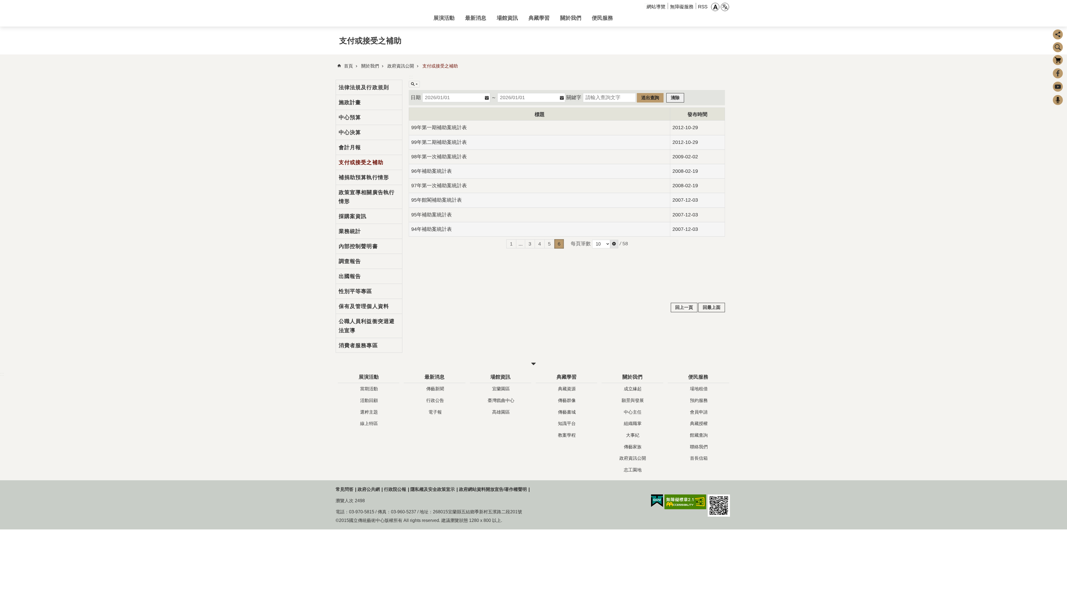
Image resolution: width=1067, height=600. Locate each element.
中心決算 (350, 132)
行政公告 (435, 400)
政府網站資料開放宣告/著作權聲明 (493, 489)
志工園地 (633, 470)
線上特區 (369, 423)
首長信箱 (699, 458)
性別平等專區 (355, 291)
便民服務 (602, 18)
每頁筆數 (581, 243)
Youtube (1058, 87)
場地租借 (699, 388)
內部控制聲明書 (358, 246)
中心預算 (350, 117)
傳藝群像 (567, 400)
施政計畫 (350, 102)
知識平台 (567, 423)
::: (411, 77)
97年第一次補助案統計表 (439, 185)
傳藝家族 (633, 446)
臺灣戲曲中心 (501, 400)
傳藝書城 (567, 412)
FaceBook (1058, 73)
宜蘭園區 (501, 388)
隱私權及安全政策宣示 (432, 489)
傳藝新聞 (435, 388)
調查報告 (350, 261)
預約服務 (699, 400)
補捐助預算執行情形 (364, 177)
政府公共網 (369, 489)
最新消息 (475, 18)
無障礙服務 (682, 6)
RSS (702, 6)
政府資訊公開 (400, 66)
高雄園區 (501, 412)
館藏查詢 (699, 435)
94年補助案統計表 (431, 229)
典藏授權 (699, 423)
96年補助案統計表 (431, 171)
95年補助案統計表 (431, 215)
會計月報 (350, 147)
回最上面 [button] (712, 307)
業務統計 (350, 231)
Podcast (1058, 100)
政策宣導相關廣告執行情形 (367, 196)
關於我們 (570, 18)
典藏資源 (567, 388)
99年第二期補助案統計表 (439, 142)
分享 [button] (1058, 34)
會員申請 (699, 412)
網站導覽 (656, 6)
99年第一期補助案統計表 (439, 127)
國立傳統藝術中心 (380, 13)
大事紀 (632, 435)
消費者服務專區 (358, 345)
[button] (614, 244)
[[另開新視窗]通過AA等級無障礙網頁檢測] (685, 501)
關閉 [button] (533, 364)
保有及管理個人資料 (364, 306)
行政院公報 (395, 489)
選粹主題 (369, 412)
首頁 (348, 66)
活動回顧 (369, 400)
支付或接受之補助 (440, 66)
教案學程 (567, 435)
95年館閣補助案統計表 (436, 200)
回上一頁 (684, 307)
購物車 (1058, 60)
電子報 (435, 412)
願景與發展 (633, 400)
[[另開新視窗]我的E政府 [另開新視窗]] (657, 500)
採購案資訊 (353, 216)
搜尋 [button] (1058, 47)
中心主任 (633, 412)
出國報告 (350, 276)
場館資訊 (507, 18)
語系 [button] (725, 7)
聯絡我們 (699, 446)
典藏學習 (539, 18)
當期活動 (369, 388)
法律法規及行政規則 (364, 87)
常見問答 (344, 489)
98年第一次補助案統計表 (439, 156)
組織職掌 (633, 423)
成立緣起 (633, 388)
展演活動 (444, 18)
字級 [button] (715, 7)
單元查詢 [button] (414, 84)
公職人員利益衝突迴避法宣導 (367, 325)
